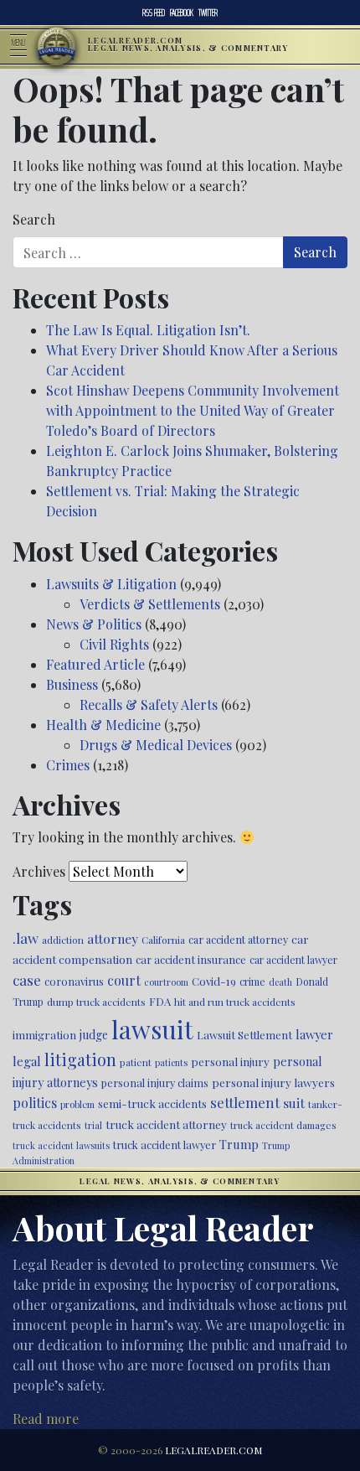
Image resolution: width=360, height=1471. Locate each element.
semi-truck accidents (152, 1103)
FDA (160, 1001)
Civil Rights (114, 644)
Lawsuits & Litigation (111, 584)
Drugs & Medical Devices (156, 745)
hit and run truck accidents (235, 1001)
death (280, 982)
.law (26, 938)
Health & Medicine (103, 724)
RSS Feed (153, 12)
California (163, 939)
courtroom (166, 982)
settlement (245, 1102)
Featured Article (95, 664)
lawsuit (152, 1029)
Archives (39, 871)
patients (171, 1062)
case (27, 979)
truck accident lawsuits (61, 1145)
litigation (80, 1059)
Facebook (181, 12)
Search (34, 219)
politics (35, 1102)
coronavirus (74, 981)
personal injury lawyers (273, 1082)
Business (72, 684)
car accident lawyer (293, 959)
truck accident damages (283, 1125)
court (124, 980)
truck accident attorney (166, 1124)
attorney (112, 938)
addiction (63, 939)
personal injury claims (154, 1082)
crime (252, 981)
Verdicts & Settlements (150, 604)
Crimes (68, 765)
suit (294, 1102)
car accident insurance (191, 959)
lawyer (314, 1034)
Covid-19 (214, 981)
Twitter (208, 12)
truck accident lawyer (164, 1144)
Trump (239, 1144)
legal (27, 1061)
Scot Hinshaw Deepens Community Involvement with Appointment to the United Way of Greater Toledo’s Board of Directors (192, 410)
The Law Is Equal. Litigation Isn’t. (148, 330)
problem (77, 1104)
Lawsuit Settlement (244, 1035)
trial (93, 1125)
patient (136, 1062)
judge (94, 1035)
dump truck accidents (96, 1001)
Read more (46, 1418)
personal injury (230, 1061)
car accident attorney (238, 939)
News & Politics (93, 624)
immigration (44, 1034)
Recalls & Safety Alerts (149, 704)
